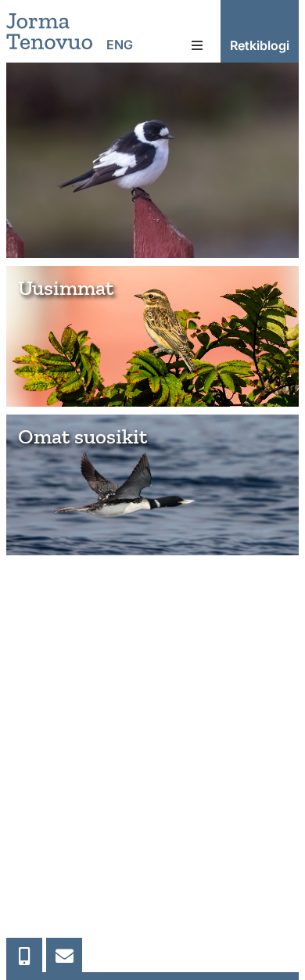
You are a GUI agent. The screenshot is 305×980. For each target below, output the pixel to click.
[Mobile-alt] (24, 956)
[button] (197, 45)
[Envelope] (64, 956)
